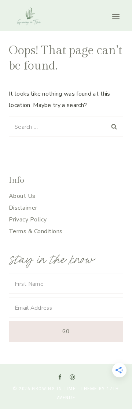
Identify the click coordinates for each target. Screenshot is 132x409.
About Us (22, 196)
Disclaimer (23, 208)
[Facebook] (59, 376)
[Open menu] (115, 16)
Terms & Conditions (36, 231)
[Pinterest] (72, 376)
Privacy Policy (28, 220)
